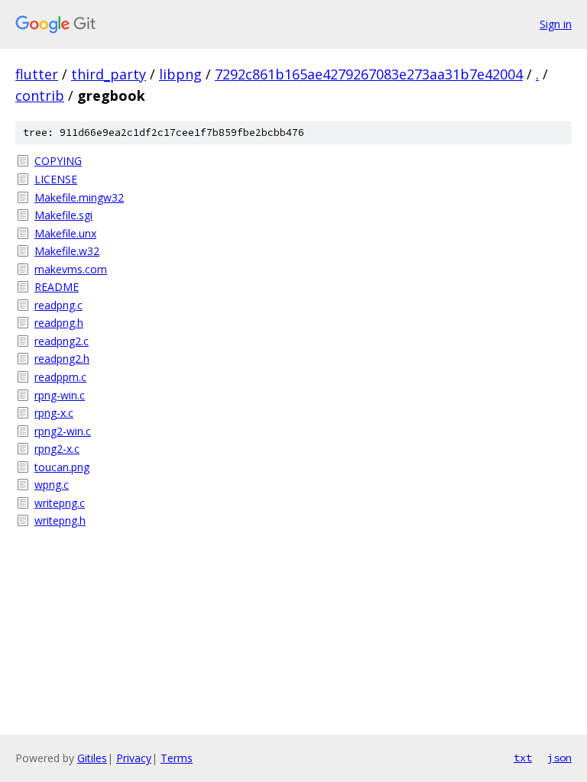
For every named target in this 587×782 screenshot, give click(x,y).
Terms (177, 758)
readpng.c (58, 305)
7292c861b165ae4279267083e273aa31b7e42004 (369, 74)
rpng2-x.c (56, 448)
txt (523, 757)
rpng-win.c (59, 395)
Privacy (133, 758)
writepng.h (60, 520)
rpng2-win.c (62, 431)
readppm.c (60, 377)
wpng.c (51, 484)
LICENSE (55, 179)
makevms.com (70, 269)
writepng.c (59, 503)
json (559, 757)
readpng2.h (61, 358)
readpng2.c (61, 341)
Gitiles (92, 758)
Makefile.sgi (63, 215)
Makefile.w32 (66, 251)
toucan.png (61, 467)
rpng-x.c (53, 413)
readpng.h (58, 322)
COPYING (58, 160)
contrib (39, 95)
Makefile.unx (65, 233)
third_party (108, 74)
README (56, 287)
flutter (36, 74)
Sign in (556, 24)
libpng (180, 74)
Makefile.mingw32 (79, 197)
